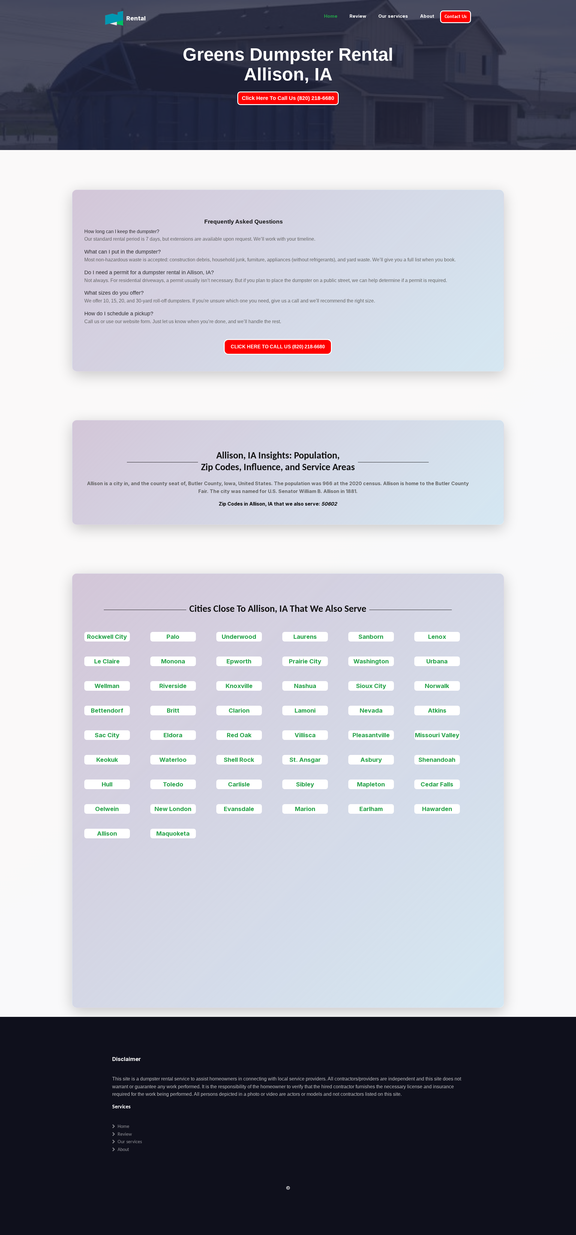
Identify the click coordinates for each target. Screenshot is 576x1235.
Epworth (238, 661)
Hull (107, 784)
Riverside (173, 686)
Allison (107, 833)
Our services (393, 16)
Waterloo (173, 759)
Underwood (239, 636)
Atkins (437, 710)
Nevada (371, 710)
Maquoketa (173, 833)
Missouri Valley (437, 735)
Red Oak (239, 735)
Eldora (173, 735)
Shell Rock (239, 759)
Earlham (371, 809)
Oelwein (107, 809)
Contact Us (455, 16)
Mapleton (371, 784)
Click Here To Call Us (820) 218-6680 (288, 98)
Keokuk (107, 759)
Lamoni (305, 710)
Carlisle (239, 784)
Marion (305, 809)
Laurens (305, 636)
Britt (173, 710)
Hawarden (437, 809)
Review (358, 16)
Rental (136, 18)
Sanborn (370, 636)
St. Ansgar (305, 759)
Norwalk (437, 686)
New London (172, 809)
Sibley (305, 784)
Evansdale (239, 809)
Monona (173, 661)
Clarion (239, 710)
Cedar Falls (437, 784)
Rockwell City (107, 636)
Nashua (305, 686)
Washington (371, 661)
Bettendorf (107, 710)
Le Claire (107, 661)
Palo (172, 636)
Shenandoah (436, 759)
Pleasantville (371, 735)
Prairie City (305, 661)
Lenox (437, 636)
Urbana (437, 661)
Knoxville (239, 686)
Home (331, 16)
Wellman (106, 686)
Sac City (107, 735)
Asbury (371, 759)
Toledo (173, 784)
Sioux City (371, 686)
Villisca (305, 735)
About (427, 16)
